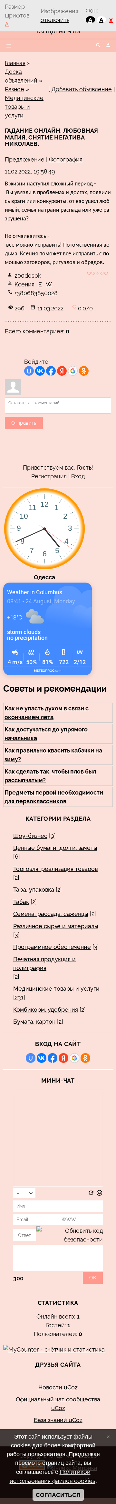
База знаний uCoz (58, 1420)
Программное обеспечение (52, 946)
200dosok (28, 275)
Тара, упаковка (33, 889)
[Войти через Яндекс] (62, 371)
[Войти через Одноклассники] (84, 371)
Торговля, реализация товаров (55, 868)
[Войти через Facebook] (51, 371)
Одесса (44, 577)
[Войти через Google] (73, 371)
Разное (14, 89)
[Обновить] (91, 1194)
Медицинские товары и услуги (24, 107)
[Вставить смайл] (99, 1194)
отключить (55, 20)
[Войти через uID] (29, 371)
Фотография (65, 159)
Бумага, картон (34, 1021)
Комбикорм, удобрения (45, 1009)
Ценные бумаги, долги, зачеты (55, 847)
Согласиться (58, 1495)
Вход (78, 476)
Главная (15, 63)
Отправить (23, 423)
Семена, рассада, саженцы (50, 913)
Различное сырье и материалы (55, 926)
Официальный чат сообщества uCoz (58, 1403)
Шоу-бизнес (30, 835)
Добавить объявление (82, 89)
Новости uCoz (58, 1387)
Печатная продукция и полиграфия (44, 963)
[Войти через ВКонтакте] (40, 371)
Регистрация (49, 476)
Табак (21, 901)
